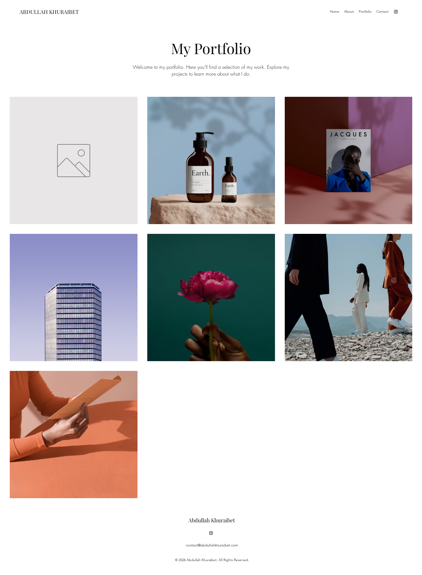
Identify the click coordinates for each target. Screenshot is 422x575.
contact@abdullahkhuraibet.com (212, 545)
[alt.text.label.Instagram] (395, 11)
